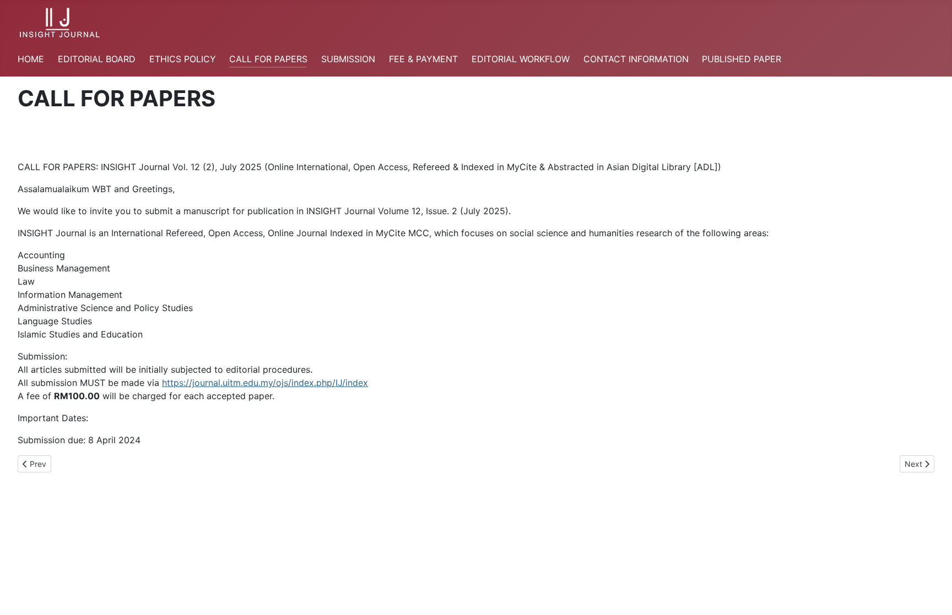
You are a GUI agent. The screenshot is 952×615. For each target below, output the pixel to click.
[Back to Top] (932, 594)
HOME (31, 58)
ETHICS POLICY (182, 58)
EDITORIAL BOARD (97, 58)
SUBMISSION (348, 58)
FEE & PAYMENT (423, 58)
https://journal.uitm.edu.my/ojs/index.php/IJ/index (265, 382)
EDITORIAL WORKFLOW (521, 58)
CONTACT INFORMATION (636, 58)
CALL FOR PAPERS (268, 58)
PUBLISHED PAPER (741, 58)
